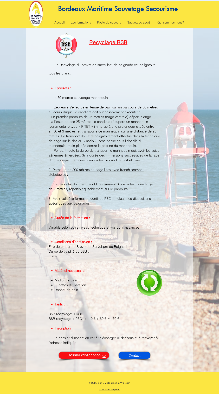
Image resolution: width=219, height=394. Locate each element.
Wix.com (125, 382)
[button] (81, 21)
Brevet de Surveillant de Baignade (102, 246)
